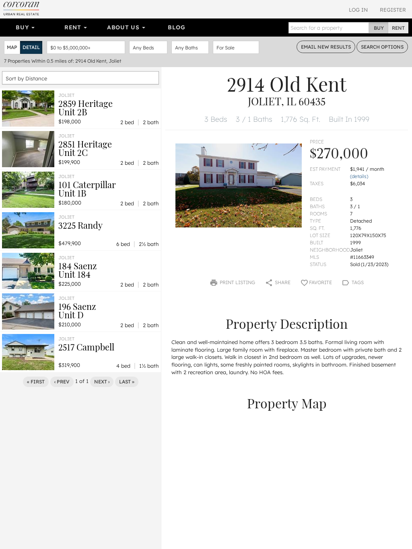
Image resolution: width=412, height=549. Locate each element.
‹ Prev (62, 382)
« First (36, 382)
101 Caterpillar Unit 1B (87, 188)
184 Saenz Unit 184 (77, 270)
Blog (176, 27)
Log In (358, 9)
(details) (359, 176)
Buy (23, 27)
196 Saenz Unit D (77, 310)
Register (393, 9)
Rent (73, 27)
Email (326, 47)
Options (382, 47)
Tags (357, 282)
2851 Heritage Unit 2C (85, 148)
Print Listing (236, 282)
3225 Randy (80, 225)
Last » (126, 382)
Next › (101, 382)
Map (12, 47)
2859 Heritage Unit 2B (85, 107)
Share (282, 282)
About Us (124, 27)
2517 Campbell (86, 347)
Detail (31, 47)
